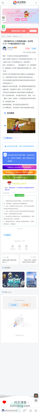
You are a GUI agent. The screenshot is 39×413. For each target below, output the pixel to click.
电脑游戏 (24, 19)
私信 (34, 48)
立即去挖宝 (33, 31)
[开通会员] (36, 396)
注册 (26, 305)
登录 (14, 305)
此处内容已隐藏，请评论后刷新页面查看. (20, 146)
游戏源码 (9, 36)
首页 (3, 36)
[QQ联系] (36, 400)
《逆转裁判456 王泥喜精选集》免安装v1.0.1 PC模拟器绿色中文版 (17, 42)
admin (17, 19)
